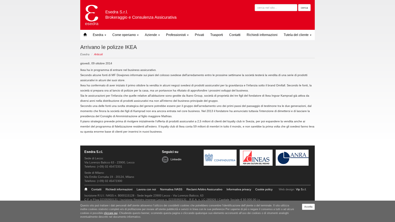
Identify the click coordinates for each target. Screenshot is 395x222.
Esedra (98, 35)
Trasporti (216, 35)
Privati (199, 35)
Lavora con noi (146, 189)
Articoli (98, 54)
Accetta (308, 206)
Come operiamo (124, 35)
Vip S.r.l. (301, 189)
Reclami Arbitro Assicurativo (204, 189)
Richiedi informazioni (262, 35)
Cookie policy (264, 189)
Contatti (234, 35)
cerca (304, 7)
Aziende (151, 35)
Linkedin (176, 159)
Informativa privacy (239, 189)
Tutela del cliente (296, 35)
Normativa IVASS (171, 189)
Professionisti (176, 35)
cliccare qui (110, 213)
